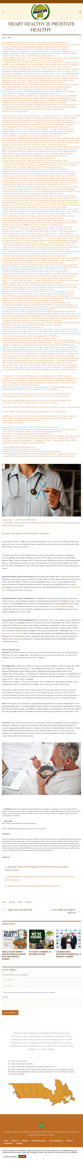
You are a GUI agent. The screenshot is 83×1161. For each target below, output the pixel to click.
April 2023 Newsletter (19, 910)
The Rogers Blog (56, 1141)
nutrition (59, 523)
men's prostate (50, 523)
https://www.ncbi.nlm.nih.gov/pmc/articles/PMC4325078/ (34, 886)
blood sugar (9, 523)
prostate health (18, 525)
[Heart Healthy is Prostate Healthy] (41, 490)
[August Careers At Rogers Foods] (41, 939)
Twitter (20, 902)
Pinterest (28, 902)
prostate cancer (7, 525)
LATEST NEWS (31, 520)
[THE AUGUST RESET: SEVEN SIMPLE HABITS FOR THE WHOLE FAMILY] (14, 939)
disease (25, 523)
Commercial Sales (38, 1141)
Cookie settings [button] (10, 1156)
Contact (69, 1141)
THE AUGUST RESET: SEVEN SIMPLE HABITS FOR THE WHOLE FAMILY (14, 955)
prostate (77, 523)
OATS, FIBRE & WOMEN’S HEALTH (63, 911)
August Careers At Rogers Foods (40, 952)
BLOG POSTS (20, 520)
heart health (32, 523)
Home (6, 1141)
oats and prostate (68, 523)
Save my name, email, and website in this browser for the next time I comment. (30, 992)
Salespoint (8, 1143)
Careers (19, 1143)
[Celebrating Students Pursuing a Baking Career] (68, 939)
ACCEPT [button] (22, 1156)
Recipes (25, 1141)
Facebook (12, 902)
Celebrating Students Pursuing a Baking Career (68, 954)
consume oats (17, 523)
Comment (5, 997)
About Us (15, 1141)
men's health (41, 523)
